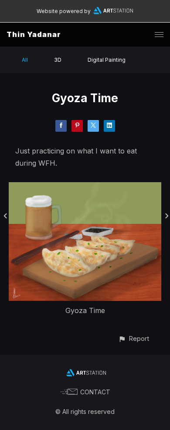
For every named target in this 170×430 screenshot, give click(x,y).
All (25, 60)
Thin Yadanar (34, 34)
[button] (134, 338)
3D (57, 60)
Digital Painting (107, 60)
